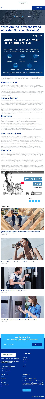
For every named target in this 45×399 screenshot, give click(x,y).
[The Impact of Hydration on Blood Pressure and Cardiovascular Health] (22, 249)
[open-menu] (1, 7)
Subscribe (37, 344)
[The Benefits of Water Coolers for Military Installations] (22, 278)
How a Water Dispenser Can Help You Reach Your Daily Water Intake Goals (19, 319)
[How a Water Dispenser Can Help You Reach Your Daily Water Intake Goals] (22, 307)
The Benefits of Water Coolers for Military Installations (14, 290)
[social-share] (30, 201)
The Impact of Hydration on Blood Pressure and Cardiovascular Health (18, 261)
